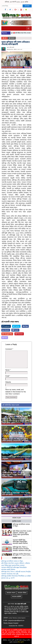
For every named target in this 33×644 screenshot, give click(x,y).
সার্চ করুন (27, 6)
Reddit (16, 330)
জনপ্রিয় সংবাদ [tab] (16, 521)
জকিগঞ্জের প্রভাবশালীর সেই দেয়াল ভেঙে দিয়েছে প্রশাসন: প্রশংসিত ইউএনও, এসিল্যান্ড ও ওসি (15, 511)
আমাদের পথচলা (11, 593)
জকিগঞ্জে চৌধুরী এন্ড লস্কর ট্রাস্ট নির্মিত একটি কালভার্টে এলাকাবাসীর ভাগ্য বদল (15, 440)
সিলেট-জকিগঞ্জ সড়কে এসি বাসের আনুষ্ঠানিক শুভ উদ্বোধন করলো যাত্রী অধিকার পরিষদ (13, 475)
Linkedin (6, 330)
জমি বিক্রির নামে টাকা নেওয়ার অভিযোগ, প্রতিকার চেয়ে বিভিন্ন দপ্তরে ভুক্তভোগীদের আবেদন (22, 533)
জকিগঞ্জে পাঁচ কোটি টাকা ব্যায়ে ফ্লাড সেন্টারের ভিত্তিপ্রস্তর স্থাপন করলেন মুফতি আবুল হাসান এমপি (15, 421)
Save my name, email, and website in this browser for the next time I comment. (15, 392)
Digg (26, 326)
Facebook (6, 326)
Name (7, 370)
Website (8, 382)
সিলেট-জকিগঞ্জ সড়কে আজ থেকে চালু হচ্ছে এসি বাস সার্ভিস (16, 493)
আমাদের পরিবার (22, 593)
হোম (5, 38)
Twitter (17, 326)
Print (5, 337)
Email (7, 376)
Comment (9, 349)
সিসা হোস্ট (21, 642)
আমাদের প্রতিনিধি (16, 596)
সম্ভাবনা (12, 38)
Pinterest (20, 334)
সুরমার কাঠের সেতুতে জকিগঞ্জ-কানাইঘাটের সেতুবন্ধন (16, 458)
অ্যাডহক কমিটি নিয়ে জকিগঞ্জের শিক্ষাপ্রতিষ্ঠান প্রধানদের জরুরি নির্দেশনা (20, 541)
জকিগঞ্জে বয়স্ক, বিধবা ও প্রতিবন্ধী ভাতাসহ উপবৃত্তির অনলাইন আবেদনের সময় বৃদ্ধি (22, 548)
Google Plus (8, 334)
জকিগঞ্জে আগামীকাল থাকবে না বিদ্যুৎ (21, 525)
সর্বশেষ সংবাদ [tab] (16, 518)
